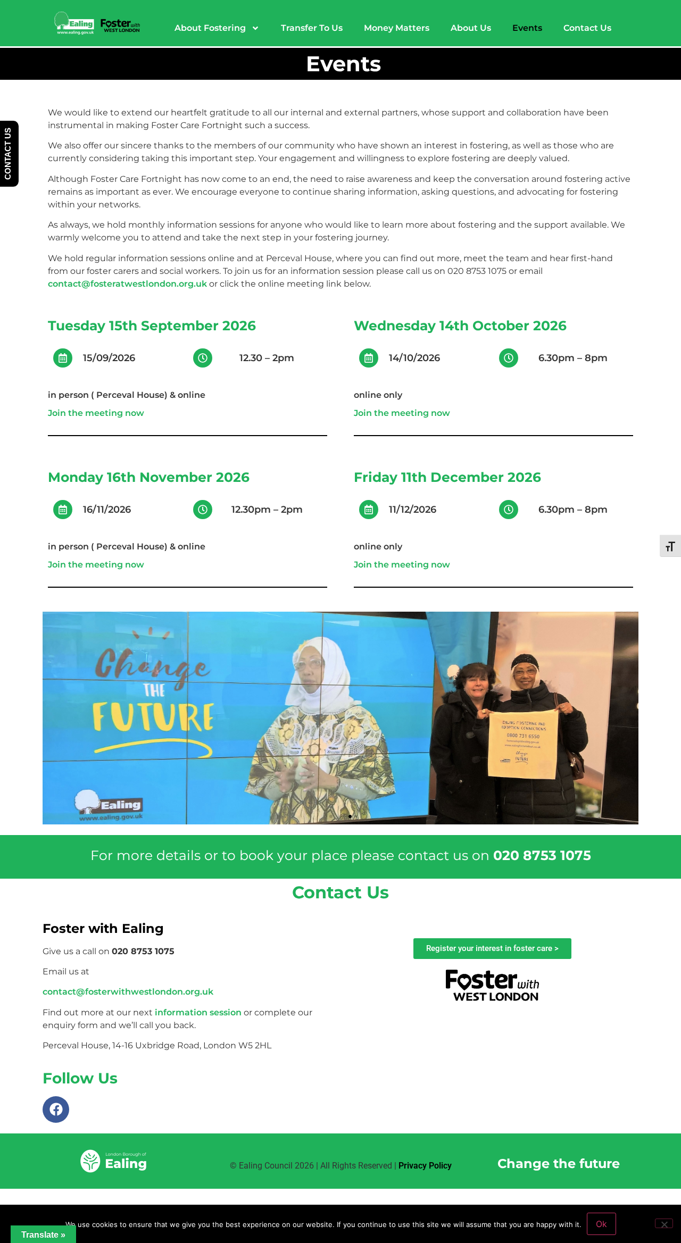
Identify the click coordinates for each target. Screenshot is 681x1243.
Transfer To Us (312, 28)
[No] (664, 1223)
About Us (471, 28)
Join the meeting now (96, 413)
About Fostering (210, 28)
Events (527, 28)
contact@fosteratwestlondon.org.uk (127, 284)
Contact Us (587, 28)
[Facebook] (56, 1109)
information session (198, 1012)
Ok (601, 1224)
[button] (331, 816)
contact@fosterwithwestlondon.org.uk (128, 992)
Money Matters (396, 28)
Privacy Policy (425, 1166)
